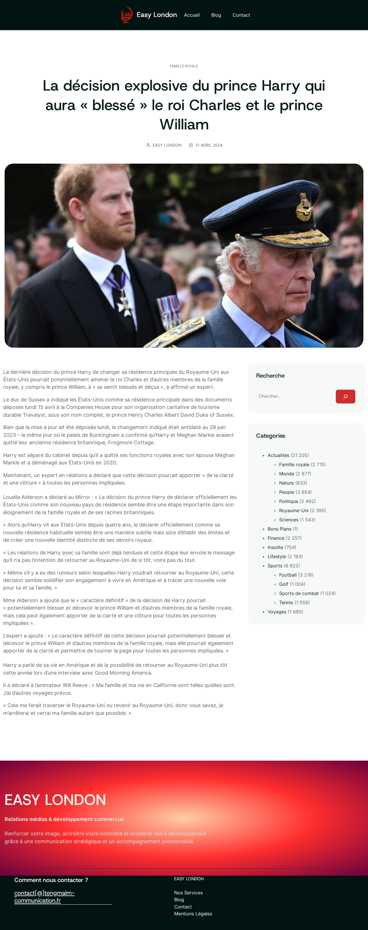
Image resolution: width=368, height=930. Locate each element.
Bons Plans (279, 529)
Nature (286, 483)
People (286, 492)
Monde (286, 474)
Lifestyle (277, 556)
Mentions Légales (193, 913)
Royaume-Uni (293, 510)
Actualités (278, 455)
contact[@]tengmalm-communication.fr (44, 896)
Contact (183, 907)
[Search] (345, 396)
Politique (288, 501)
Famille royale (184, 66)
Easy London (157, 14)
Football (288, 575)
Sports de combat (299, 593)
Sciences (288, 520)
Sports (275, 566)
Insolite (275, 547)
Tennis (286, 602)
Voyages (277, 612)
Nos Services (188, 892)
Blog (179, 899)
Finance (276, 538)
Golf (283, 584)
